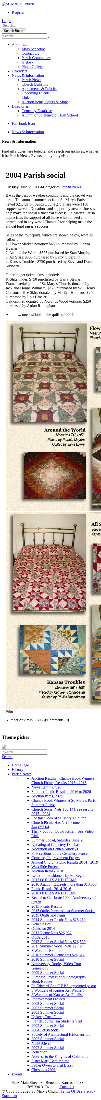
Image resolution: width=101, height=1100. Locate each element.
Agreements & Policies (39, 89)
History (27, 62)
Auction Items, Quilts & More (45, 102)
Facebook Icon (23, 123)
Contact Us (30, 53)
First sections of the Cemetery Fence (59, 853)
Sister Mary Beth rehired (50, 1061)
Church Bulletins (35, 84)
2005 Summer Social (47, 1025)
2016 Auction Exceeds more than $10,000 (64, 884)
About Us (19, 44)
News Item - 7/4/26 (46, 787)
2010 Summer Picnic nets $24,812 (58, 955)
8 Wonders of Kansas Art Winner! (57, 990)
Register (18, 12)
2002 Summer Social (47, 1048)
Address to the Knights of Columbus (59, 1056)
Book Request (42, 981)
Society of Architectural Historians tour (61, 1034)
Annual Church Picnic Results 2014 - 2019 (64, 862)
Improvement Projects (48, 999)
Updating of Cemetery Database (56, 844)
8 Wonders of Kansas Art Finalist (57, 995)
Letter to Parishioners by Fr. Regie (57, 875)
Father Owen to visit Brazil (52, 1065)
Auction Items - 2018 (47, 871)
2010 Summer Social (47, 959)
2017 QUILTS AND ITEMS (53, 880)
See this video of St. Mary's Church (58, 818)
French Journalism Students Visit (56, 1021)
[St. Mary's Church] (18, 4)
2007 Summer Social (47, 1008)
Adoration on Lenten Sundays (54, 849)
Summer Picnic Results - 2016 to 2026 (61, 791)
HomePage (20, 765)
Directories (20, 106)
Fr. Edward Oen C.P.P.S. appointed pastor (63, 986)
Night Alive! (41, 1043)
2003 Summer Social (47, 1012)
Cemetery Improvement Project (55, 858)
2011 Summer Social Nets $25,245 (58, 946)
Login (6, 21)
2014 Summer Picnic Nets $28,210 (58, 920)
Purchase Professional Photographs (58, 977)
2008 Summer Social (47, 1003)
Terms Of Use (71, 1091)
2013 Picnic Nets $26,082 (51, 933)
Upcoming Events (36, 93)
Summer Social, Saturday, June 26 (57, 840)
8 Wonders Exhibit (45, 950)
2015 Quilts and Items (48, 915)
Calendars (19, 71)
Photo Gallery (32, 67)
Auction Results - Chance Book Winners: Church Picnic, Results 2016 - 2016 (63, 780)
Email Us (67, 1087)
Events (17, 1074)
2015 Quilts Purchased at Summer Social (63, 911)
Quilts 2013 (40, 937)
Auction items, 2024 (47, 796)
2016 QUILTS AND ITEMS (53, 893)
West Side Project (45, 867)
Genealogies (40, 924)
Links (26, 97)
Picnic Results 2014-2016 (51, 889)
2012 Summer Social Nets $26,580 (58, 942)
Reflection (39, 1052)
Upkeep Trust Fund (46, 1017)
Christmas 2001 (43, 1070)
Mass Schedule (33, 49)
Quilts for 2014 (43, 928)
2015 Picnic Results (46, 906)
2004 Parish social (45, 1030)
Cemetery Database (37, 111)
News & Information (28, 75)
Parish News (31, 80)
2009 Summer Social (47, 973)
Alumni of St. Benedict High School (50, 115)
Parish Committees (36, 58)
